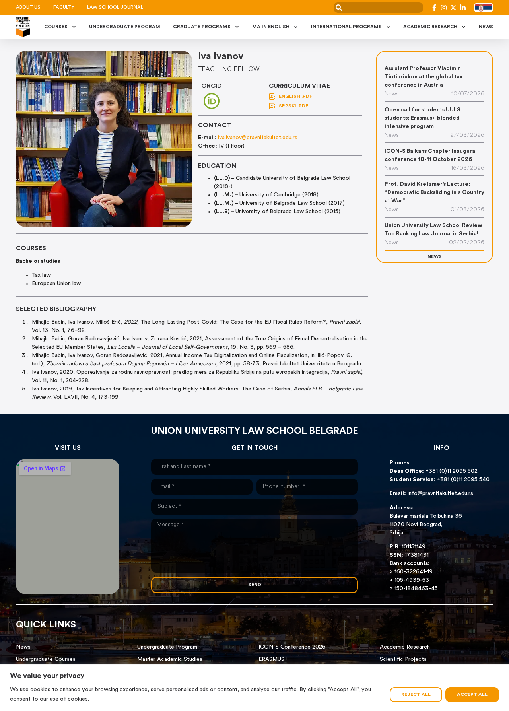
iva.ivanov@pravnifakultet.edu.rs (257, 138)
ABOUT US (28, 7)
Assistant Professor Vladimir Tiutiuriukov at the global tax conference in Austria (423, 77)
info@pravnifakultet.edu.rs (440, 494)
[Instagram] (444, 7)
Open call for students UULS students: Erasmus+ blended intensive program (422, 118)
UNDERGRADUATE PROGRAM (124, 27)
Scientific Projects (403, 659)
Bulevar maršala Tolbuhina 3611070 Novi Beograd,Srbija (426, 524)
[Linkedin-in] (463, 7)
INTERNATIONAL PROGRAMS (346, 27)
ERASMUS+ (273, 659)
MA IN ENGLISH (270, 27)
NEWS (486, 27)
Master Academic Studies (169, 659)
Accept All (472, 694)
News (23, 647)
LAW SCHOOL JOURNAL (115, 7)
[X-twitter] (453, 7)
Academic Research (405, 647)
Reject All (416, 694)
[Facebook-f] (434, 7)
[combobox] (378, 7)
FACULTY (63, 7)
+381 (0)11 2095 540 (463, 480)
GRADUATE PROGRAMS (202, 27)
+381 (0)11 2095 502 (451, 471)
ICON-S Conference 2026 (292, 647)
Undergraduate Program (167, 647)
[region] (254, 687)
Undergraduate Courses (46, 659)
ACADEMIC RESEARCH (430, 27)
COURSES (56, 27)
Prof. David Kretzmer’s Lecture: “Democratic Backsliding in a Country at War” (434, 192)
